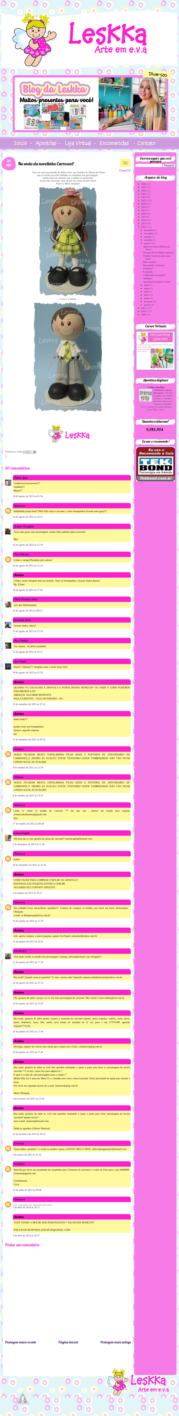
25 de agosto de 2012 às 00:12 (28, 610)
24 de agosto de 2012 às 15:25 (28, 565)
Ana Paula (20, 661)
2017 (144, 210)
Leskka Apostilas (156, 387)
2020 (144, 203)
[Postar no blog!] (28, 452)
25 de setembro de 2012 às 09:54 (29, 739)
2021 (144, 200)
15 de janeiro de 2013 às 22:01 (28, 941)
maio (146, 291)
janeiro (147, 304)
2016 (144, 213)
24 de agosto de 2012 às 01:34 (28, 496)
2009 (144, 314)
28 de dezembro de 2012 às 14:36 (29, 865)
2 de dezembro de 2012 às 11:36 (29, 844)
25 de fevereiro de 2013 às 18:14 (29, 1134)
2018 (144, 207)
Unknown (19, 506)
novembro (149, 233)
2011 (144, 308)
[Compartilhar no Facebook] (35, 452)
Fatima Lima (21, 478)
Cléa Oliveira (21, 554)
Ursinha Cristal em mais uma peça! (156, 257)
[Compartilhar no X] (31, 452)
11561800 (19, 1164)
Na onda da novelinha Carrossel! (158, 252)
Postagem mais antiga (115, 1342)
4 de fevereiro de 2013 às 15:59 (28, 1098)
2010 (144, 311)
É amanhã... (148, 271)
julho (147, 285)
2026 (144, 183)
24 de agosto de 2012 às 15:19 (28, 545)
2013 (144, 223)
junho (147, 288)
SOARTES (20, 951)
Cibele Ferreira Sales (25, 599)
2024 (144, 190)
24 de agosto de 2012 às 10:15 (28, 517)
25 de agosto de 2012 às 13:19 (28, 631)
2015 (144, 216)
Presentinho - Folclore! (154, 265)
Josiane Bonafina (24, 526)
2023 (144, 193)
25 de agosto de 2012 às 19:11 (27, 652)
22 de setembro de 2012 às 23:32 (29, 704)
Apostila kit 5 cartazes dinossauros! (162, 391)
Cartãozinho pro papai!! (154, 275)
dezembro (149, 230)
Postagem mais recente (20, 1342)
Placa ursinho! (150, 261)
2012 (144, 226)
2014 (144, 220)
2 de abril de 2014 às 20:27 (26, 1235)
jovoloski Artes (22, 620)
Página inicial (68, 1342)
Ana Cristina (21, 640)
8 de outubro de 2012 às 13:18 (28, 767)
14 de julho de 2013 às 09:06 (27, 1190)
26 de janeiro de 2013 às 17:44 (28, 1031)
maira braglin (22, 833)
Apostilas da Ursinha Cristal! (156, 281)
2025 (144, 187)
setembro (148, 239)
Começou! (148, 268)
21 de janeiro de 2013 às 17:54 (28, 962)
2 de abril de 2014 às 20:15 (26, 1207)
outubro (148, 236)
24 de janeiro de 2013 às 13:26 (28, 1003)
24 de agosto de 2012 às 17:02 (28, 590)
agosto (147, 243)
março (147, 298)
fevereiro (148, 301)
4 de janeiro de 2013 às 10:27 (27, 893)
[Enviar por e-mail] (25, 452)
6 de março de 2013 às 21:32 (27, 1154)
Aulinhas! (147, 278)
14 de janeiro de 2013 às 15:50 (28, 921)
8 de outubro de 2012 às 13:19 (28, 795)
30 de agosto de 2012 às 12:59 (28, 672)
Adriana (18, 749)
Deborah (19, 1143)
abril (146, 294)
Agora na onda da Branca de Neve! (156, 248)
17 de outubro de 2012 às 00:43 (28, 823)
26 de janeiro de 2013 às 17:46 (28, 1052)
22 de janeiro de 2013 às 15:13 (28, 983)
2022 (144, 197)
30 (125, 162)
